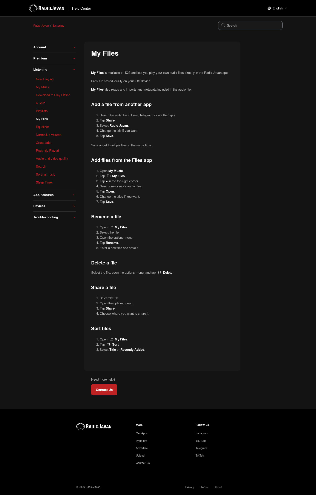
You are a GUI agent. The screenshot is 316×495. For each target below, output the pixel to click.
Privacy (190, 487)
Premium (141, 441)
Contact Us (104, 389)
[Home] (98, 426)
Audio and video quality (52, 158)
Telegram (201, 448)
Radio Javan (41, 25)
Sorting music (45, 174)
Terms (205, 487)
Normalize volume (48, 134)
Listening (58, 25)
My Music (43, 87)
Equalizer (42, 126)
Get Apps (142, 433)
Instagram (202, 433)
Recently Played (47, 150)
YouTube (201, 441)
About (218, 487)
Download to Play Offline (53, 95)
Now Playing (45, 79)
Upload (140, 455)
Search (41, 166)
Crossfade (43, 142)
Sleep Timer (44, 182)
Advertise (142, 448)
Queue (40, 102)
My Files (42, 118)
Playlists (42, 110)
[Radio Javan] (46, 8)
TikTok (200, 455)
